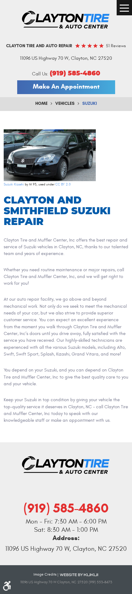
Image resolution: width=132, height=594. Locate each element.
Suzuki (89, 103)
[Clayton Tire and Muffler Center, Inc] (66, 20)
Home (41, 103)
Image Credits (44, 574)
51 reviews (116, 45)
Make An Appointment (66, 86)
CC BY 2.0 (63, 184)
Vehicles (65, 103)
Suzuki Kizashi (14, 184)
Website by (79, 574)
